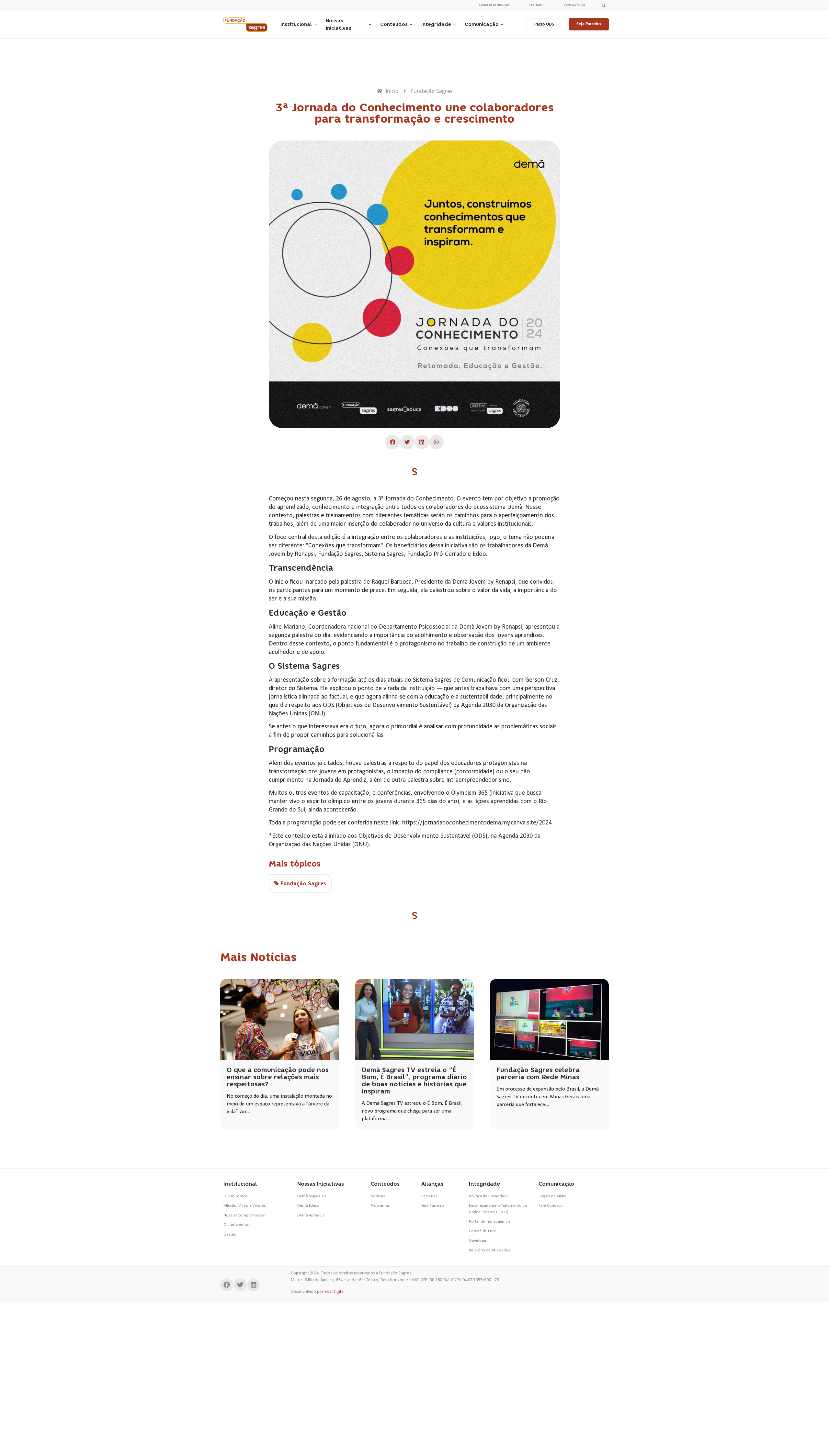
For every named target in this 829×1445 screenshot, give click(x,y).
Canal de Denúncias (494, 5)
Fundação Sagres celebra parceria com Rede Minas (538, 1073)
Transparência (573, 5)
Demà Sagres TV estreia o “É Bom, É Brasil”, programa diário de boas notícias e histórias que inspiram (414, 1080)
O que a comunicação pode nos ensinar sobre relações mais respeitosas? (278, 1077)
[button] (603, 5)
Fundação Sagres (303, 883)
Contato (535, 5)
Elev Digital (334, 1291)
